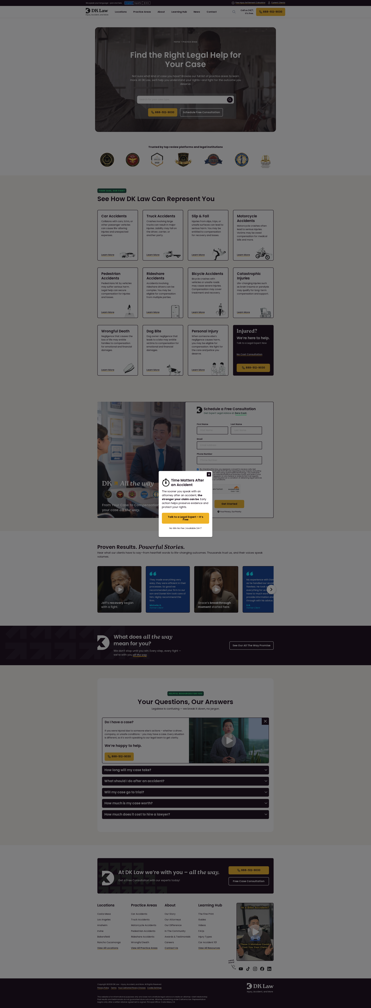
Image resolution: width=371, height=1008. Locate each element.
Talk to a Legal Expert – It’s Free (185, 518)
